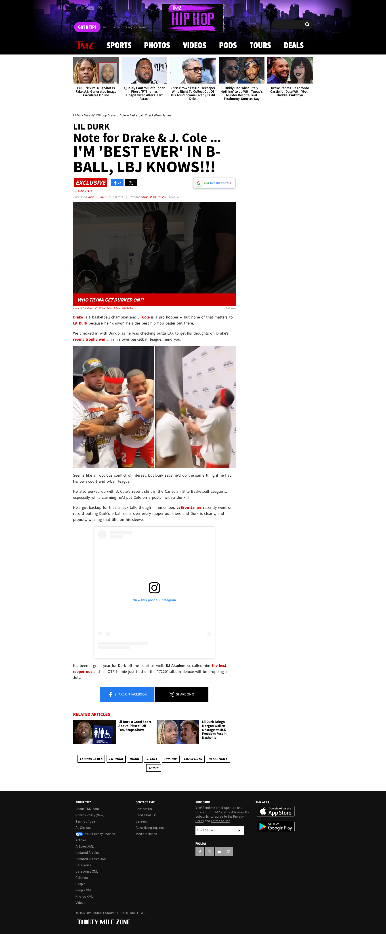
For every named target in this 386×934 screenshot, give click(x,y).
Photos (157, 45)
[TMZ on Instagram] (99, 8)
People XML (84, 890)
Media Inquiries (146, 834)
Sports (119, 45)
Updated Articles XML (91, 859)
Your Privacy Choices (99, 834)
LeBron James (91, 759)
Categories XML (87, 871)
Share (130, 694)
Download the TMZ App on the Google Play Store (276, 826)
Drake (135, 759)
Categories (83, 865)
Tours (260, 45)
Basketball (217, 759)
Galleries (82, 878)
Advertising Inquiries (150, 827)
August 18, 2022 (153, 197)
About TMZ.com (87, 809)
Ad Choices (84, 827)
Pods (228, 45)
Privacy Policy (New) (90, 815)
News (84, 45)
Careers (141, 821)
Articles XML (85, 846)
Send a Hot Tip (146, 815)
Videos (194, 45)
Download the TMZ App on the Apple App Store (276, 811)
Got (87, 27)
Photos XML (84, 896)
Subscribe (239, 830)
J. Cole (151, 759)
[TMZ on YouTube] (219, 851)
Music (153, 768)
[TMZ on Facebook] (76, 8)
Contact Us (144, 809)
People (80, 884)
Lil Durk (116, 759)
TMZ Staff (84, 191)
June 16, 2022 (96, 197)
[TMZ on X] (83, 8)
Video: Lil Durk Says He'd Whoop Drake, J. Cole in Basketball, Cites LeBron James (105, 308)
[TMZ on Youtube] (91, 8)
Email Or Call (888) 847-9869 (124, 27)
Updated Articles (88, 852)
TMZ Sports (192, 759)
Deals (294, 45)
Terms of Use (85, 821)
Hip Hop (170, 759)
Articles (81, 840)
